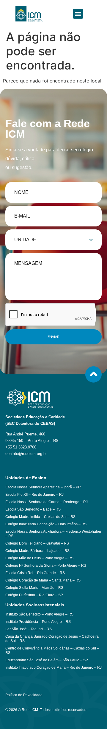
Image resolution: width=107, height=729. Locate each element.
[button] (78, 14)
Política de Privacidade (24, 695)
